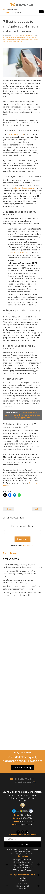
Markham (22, 883)
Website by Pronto (30, 853)
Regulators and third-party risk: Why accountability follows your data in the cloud (19, 573)
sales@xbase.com (25, 825)
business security (14, 37)
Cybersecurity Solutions (22, 862)
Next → (37, 509)
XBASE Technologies (27, 35)
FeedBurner (28, 545)
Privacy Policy (19, 853)
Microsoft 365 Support (22, 865)
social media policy (16, 134)
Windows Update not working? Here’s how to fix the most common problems (22, 587)
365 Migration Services (22, 870)
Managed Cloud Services (22, 867)
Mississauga (22, 881)
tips (21, 41)
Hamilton (22, 889)
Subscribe (22, 844)
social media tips (14, 41)
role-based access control (24, 188)
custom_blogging (25, 37)
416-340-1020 (26, 818)
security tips (7, 39)
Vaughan (23, 878)
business (5, 37)
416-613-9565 (25, 815)
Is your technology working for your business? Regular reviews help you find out (22, 566)
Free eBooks (10, 553)
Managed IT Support (22, 860)
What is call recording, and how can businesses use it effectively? (18, 581)
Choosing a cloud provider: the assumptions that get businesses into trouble (22, 594)
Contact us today (22, 767)
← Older (8, 509)
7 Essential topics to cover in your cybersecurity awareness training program (22, 415)
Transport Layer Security (18, 252)
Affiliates (12, 853)
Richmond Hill (22, 886)
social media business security (20, 39)
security (34, 37)
